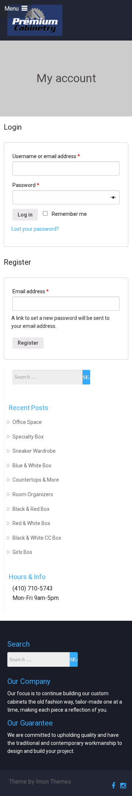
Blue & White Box (31, 465)
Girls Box (22, 552)
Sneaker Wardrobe (34, 451)
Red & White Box (31, 523)
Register (28, 343)
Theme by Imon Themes (40, 781)
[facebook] (112, 785)
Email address (30, 291)
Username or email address (46, 156)
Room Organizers (32, 494)
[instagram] (121, 785)
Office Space (27, 422)
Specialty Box (28, 437)
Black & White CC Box (36, 538)
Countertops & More (35, 480)
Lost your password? (35, 229)
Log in (25, 215)
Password (25, 185)
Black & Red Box (31, 509)
